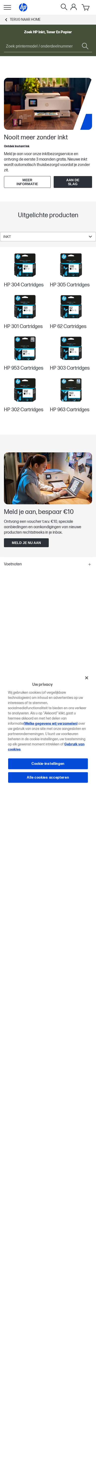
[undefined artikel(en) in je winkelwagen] (86, 7)
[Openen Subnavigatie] (7, 7)
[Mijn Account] (74, 7)
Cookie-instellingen (48, 764)
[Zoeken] (64, 7)
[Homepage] (23, 7)
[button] (48, 564)
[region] (48, 730)
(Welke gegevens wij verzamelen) (51, 724)
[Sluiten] (86, 677)
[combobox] (48, 236)
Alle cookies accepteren (48, 777)
